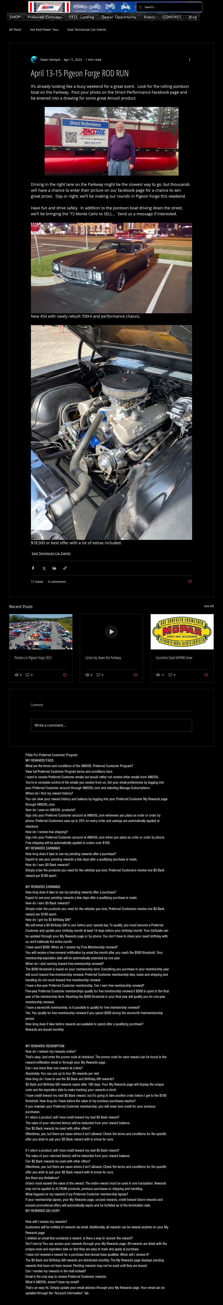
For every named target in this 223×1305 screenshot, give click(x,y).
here (109, 771)
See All (209, 606)
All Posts (15, 29)
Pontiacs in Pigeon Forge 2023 (33, 657)
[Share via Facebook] (33, 568)
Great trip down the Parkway (103, 657)
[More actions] (189, 59)
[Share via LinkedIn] (54, 568)
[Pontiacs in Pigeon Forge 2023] (40, 631)
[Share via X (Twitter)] (44, 568)
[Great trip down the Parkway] (111, 631)
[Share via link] (65, 568)
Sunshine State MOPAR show (174, 657)
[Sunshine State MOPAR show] (182, 631)
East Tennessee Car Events (87, 29)
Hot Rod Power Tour (44, 29)
